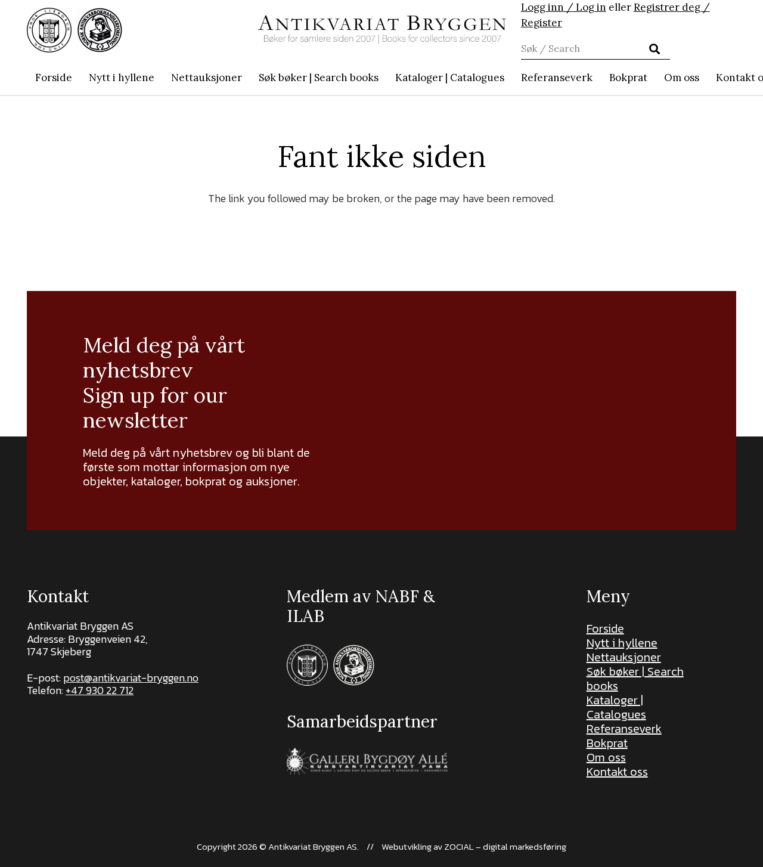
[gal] (369, 761)
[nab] (99, 30)
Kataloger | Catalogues (616, 707)
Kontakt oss (617, 772)
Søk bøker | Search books (635, 678)
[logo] (382, 30)
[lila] (49, 30)
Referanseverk (624, 729)
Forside (605, 628)
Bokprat (607, 743)
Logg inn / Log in (563, 7)
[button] (385, 77)
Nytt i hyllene (622, 643)
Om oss (606, 757)
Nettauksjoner (624, 657)
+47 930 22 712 (100, 690)
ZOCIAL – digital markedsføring (505, 846)
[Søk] (654, 49)
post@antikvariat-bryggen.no (130, 678)
